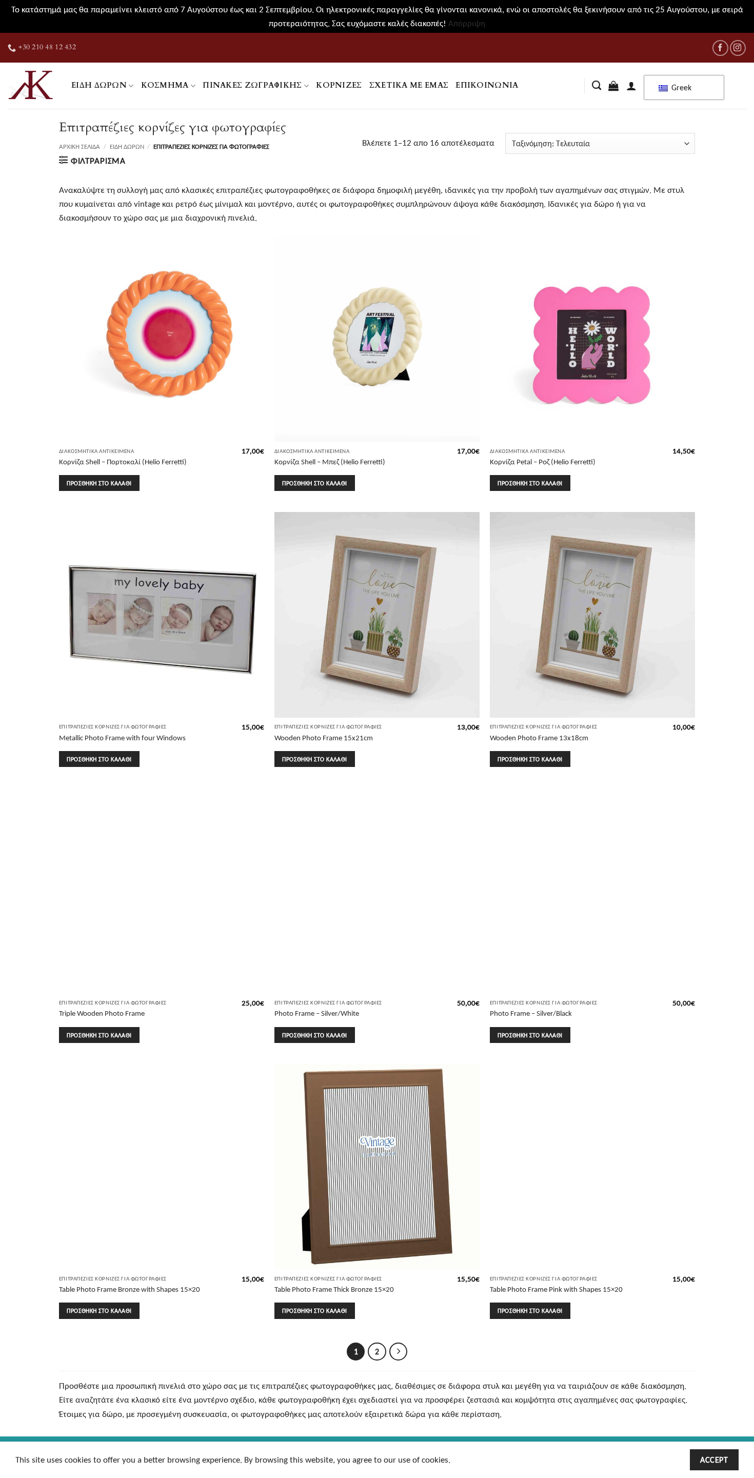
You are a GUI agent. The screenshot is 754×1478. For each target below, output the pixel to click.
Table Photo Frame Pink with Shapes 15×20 (556, 1289)
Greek (680, 87)
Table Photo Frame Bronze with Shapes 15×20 (129, 1289)
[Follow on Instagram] (738, 48)
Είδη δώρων (99, 85)
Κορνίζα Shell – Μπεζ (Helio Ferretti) (329, 461)
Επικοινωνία (486, 85)
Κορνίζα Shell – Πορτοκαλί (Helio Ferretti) (123, 461)
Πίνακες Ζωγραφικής (252, 85)
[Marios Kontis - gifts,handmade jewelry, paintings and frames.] (32, 86)
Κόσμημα (165, 85)
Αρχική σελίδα (79, 146)
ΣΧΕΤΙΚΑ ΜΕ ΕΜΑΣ (409, 85)
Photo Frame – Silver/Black (531, 1013)
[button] (613, 85)
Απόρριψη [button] (466, 23)
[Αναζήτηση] (596, 85)
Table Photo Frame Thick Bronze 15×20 (334, 1289)
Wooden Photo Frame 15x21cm (323, 737)
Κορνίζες (339, 85)
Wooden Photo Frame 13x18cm (539, 737)
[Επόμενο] (398, 1352)
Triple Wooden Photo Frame (102, 1013)
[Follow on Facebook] (720, 48)
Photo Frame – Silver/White (316, 1013)
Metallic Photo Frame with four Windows (122, 737)
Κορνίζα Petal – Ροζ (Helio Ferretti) (543, 461)
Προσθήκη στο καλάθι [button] (99, 483)
